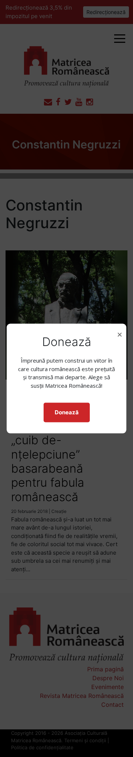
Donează (67, 412)
